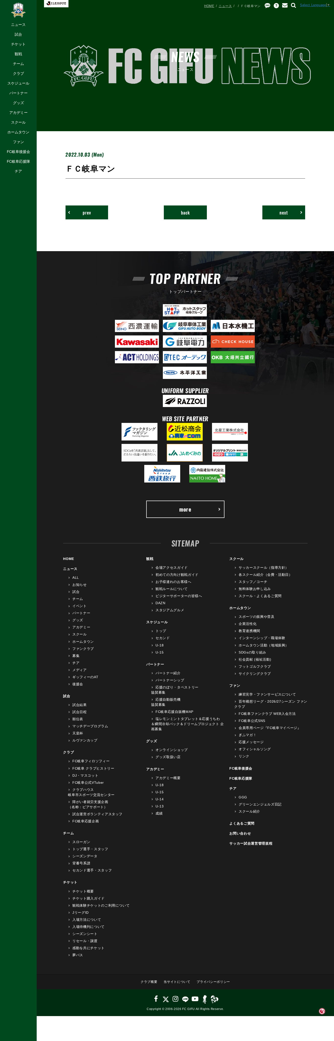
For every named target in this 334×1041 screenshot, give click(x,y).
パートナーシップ (170, 680)
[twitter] (165, 999)
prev (87, 212)
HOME (209, 6)
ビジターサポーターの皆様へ (179, 596)
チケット (18, 44)
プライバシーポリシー (213, 982)
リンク (244, 756)
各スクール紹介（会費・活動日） (265, 575)
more (185, 509)
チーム (18, 64)
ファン (18, 142)
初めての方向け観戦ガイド (177, 575)
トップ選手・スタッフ (90, 849)
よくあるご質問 (242, 823)
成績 (159, 813)
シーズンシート (84, 934)
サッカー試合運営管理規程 (250, 843)
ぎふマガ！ (247, 735)
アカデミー (18, 112)
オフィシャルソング (255, 749)
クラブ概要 (149, 982)
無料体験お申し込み (255, 589)
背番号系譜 (81, 863)
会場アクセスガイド (172, 567)
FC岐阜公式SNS (252, 721)
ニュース (18, 24)
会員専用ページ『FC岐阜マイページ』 (270, 728)
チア (18, 171)
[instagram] (175, 999)
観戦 (18, 54)
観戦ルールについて (172, 589)
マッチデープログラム (90, 726)
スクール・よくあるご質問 (260, 596)
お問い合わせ (240, 833)
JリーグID (80, 912)
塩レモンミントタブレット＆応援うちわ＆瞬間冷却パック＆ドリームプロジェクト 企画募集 (187, 724)
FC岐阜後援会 (18, 152)
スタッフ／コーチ (253, 582)
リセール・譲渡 (84, 941)
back (185, 212)
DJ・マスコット (85, 775)
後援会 (77, 684)
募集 (75, 656)
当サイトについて (177, 982)
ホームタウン (18, 132)
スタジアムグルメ (170, 610)
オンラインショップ (172, 750)
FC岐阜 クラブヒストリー (93, 768)
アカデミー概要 (168, 778)
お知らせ (79, 585)
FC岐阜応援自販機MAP (174, 712)
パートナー (18, 93)
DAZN (160, 603)
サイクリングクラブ (255, 674)
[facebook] (156, 999)
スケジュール (18, 83)
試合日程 (79, 712)
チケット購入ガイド (88, 898)
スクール (18, 122)
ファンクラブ (83, 649)
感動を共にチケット (88, 948)
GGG (243, 797)
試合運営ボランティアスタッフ (97, 814)
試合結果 (79, 705)
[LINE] (185, 999)
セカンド (163, 638)
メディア (79, 670)
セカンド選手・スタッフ (92, 870)
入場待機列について (88, 927)
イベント (79, 606)
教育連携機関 (249, 631)
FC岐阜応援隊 (18, 161)
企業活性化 (247, 624)
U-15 (160, 652)
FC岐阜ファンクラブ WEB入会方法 (267, 714)
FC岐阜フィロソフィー (91, 761)
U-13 (160, 806)
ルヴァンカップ (84, 740)
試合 (18, 34)
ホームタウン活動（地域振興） (264, 645)
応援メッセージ (251, 742)
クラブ (18, 73)
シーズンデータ (84, 856)
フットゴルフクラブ (255, 666)
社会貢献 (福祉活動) (255, 659)
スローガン (81, 842)
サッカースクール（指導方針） (264, 567)
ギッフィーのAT (85, 677)
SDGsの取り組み (252, 652)
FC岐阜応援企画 (85, 821)
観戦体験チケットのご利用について (101, 905)
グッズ (18, 103)
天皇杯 (77, 733)
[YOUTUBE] (195, 999)
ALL (75, 578)
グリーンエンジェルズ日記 (260, 804)
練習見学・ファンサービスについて (267, 694)
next (283, 212)
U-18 (160, 645)
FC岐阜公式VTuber (88, 782)
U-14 (160, 799)
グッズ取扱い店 (168, 757)
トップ (161, 631)
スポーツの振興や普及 (256, 617)
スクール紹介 (249, 811)
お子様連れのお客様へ (173, 582)
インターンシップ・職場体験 (262, 638)
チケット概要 (83, 891)
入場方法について (86, 920)
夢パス (77, 955)
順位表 (77, 719)
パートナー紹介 (168, 673)
